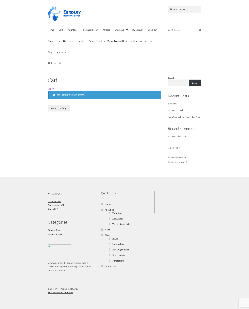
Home (51, 29)
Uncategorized (177, 162)
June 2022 (53, 208)
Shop (50, 41)
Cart (61, 29)
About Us (61, 52)
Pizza (115, 238)
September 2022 (56, 205)
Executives (117, 218)
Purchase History (90, 29)
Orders (106, 29)
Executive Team (65, 41)
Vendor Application (121, 224)
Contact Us (110, 266)
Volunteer (72, 29)
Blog (50, 52)
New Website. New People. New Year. (184, 117)
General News (177, 157)
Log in (51, 88)
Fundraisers (118, 260)
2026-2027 (172, 103)
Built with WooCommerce (60, 292)
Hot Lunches (118, 255)
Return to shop (58, 108)
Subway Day (118, 244)
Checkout (119, 29)
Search (171, 78)
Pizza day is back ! (176, 110)
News (107, 229)
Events (81, 41)
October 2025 (54, 201)
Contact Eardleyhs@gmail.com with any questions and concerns (120, 41)
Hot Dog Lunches (120, 249)
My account (137, 29)
